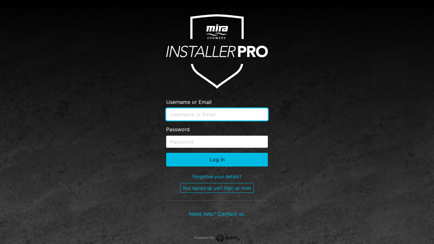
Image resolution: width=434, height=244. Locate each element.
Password (178, 129)
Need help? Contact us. (217, 214)
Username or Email (189, 102)
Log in (217, 159)
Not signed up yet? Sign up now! (217, 188)
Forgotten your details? (217, 176)
